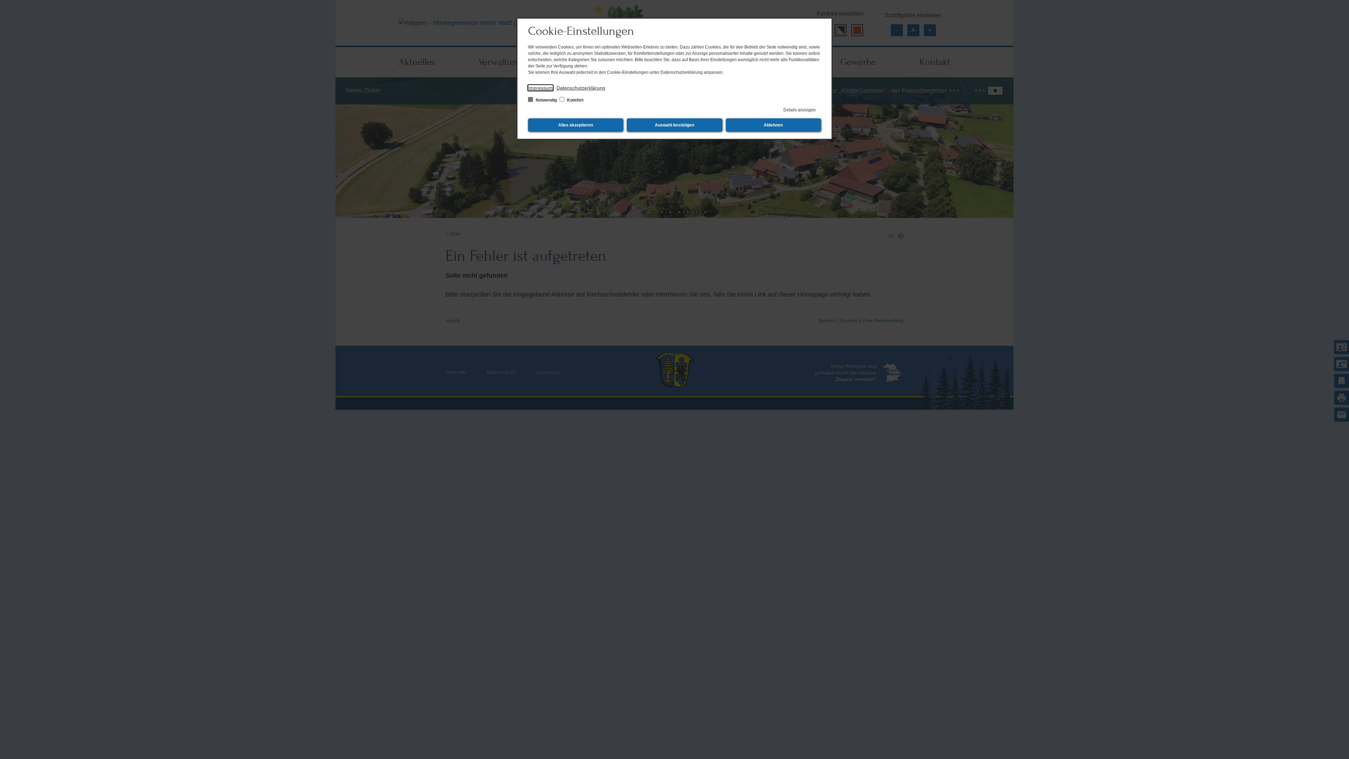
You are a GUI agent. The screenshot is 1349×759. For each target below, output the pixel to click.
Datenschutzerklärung (580, 88)
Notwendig (546, 100)
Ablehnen (773, 125)
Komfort (575, 100)
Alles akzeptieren (575, 125)
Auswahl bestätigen (674, 125)
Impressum (540, 88)
